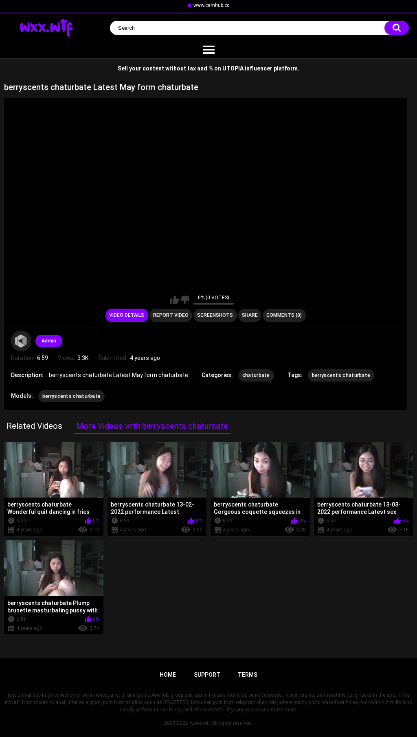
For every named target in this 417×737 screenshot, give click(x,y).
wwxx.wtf (200, 723)
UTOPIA (233, 68)
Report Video (171, 315)
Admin (49, 341)
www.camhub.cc (211, 5)
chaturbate (256, 375)
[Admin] (21, 341)
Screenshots (215, 315)
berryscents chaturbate (341, 375)
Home (168, 674)
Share (250, 315)
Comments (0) (284, 315)
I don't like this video (185, 300)
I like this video (174, 300)
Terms (247, 674)
